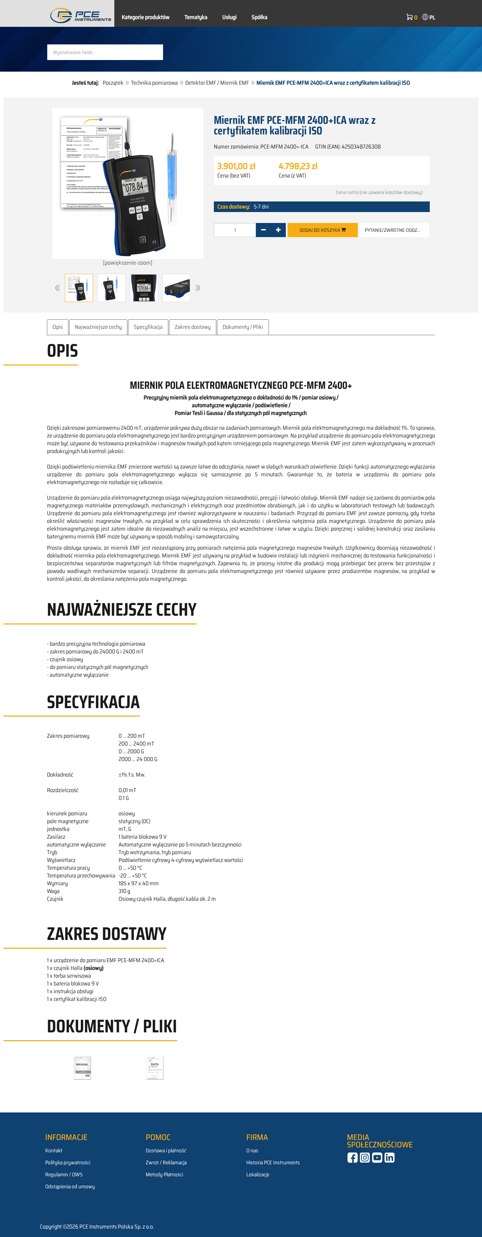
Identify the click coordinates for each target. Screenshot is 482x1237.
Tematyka (196, 17)
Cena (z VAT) (292, 176)
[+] (278, 230)
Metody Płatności (164, 1174)
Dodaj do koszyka (320, 230)
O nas (252, 1150)
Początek (113, 82)
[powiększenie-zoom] (127, 262)
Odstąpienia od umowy (70, 1186)
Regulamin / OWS (64, 1174)
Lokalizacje (257, 1174)
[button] (57, 288)
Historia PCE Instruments (273, 1162)
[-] (263, 230)
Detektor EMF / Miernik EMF (217, 82)
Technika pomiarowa (154, 82)
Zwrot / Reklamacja (166, 1162)
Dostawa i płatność (166, 1150)
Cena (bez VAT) (233, 176)
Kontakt (53, 1150)
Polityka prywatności (67, 1162)
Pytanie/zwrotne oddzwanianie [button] (397, 230)
